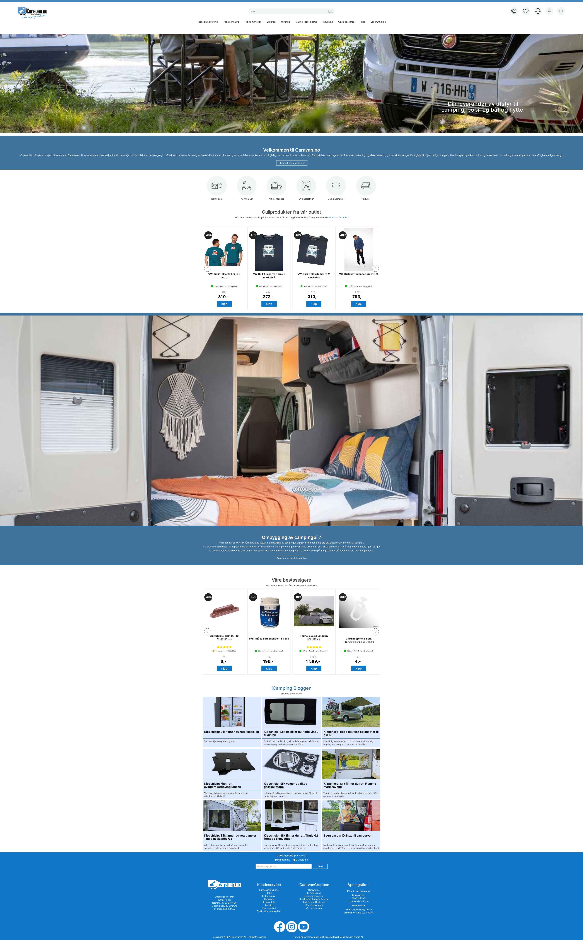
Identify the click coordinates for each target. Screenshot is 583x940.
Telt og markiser (252, 21)
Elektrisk (271, 21)
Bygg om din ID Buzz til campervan (348, 835)
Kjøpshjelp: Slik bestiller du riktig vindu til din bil (291, 733)
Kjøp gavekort (269, 908)
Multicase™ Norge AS (353, 937)
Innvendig (328, 21)
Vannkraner (246, 198)
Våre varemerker (314, 908)
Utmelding (302, 859)
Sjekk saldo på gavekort (269, 911)
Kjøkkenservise (276, 198)
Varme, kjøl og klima (306, 21)
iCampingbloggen (314, 905)
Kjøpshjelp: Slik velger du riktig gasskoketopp (285, 785)
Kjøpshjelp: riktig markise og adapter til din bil (351, 733)
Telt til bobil (217, 198)
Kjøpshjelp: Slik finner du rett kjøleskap (231, 732)
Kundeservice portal (269, 890)
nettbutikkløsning (324, 937)
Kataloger (269, 899)
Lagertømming (378, 21)
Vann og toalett (231, 21)
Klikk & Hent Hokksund (314, 902)
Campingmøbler (336, 198)
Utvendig (285, 21)
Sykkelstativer (306, 198)
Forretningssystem (302, 937)
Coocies (269, 905)
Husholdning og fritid (207, 21)
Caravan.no (314, 890)
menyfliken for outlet (337, 217)
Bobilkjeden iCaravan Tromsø (313, 899)
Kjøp (224, 303)
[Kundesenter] (538, 11)
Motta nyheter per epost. (291, 855)
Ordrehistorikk (269, 896)
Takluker (365, 198)
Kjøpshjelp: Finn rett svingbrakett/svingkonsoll (222, 785)
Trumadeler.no (314, 893)
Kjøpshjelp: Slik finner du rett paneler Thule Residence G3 (230, 837)
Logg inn (549, 11)
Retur (269, 893)
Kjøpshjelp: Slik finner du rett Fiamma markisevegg (350, 785)
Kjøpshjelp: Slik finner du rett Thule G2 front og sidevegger (291, 837)
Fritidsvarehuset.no (313, 896)
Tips (363, 21)
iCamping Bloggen (292, 688)
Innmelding (283, 859)
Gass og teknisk (346, 21)
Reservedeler (269, 902)
